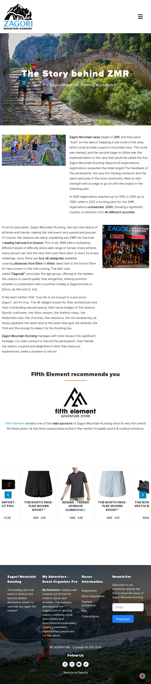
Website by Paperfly (75, 672)
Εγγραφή (123, 619)
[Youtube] (79, 664)
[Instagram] (72, 664)
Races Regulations (93, 596)
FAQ (84, 611)
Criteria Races (90, 616)
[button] (142, 494)
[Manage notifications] (142, 676)
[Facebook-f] (65, 664)
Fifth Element (14, 423)
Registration (89, 590)
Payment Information (89, 603)
